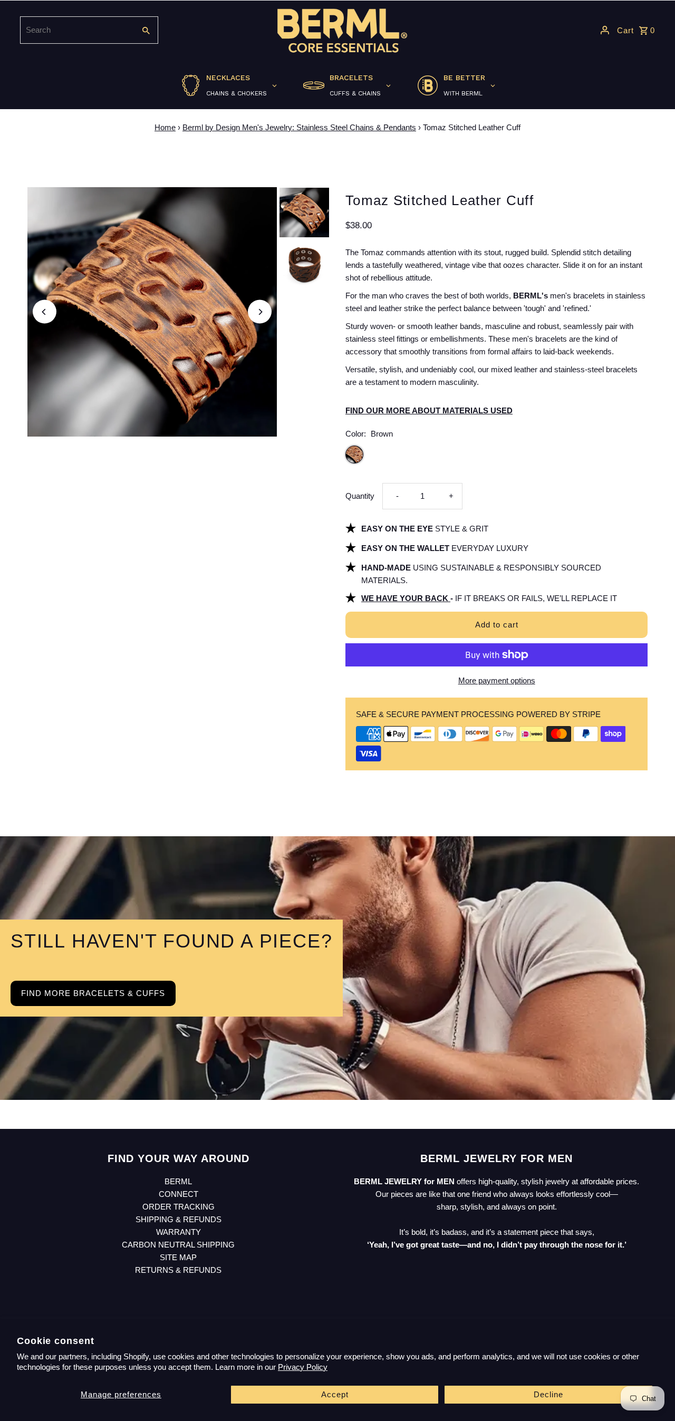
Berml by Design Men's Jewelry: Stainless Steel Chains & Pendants (299, 127)
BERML (178, 1181)
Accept (335, 1394)
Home (165, 127)
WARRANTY (178, 1231)
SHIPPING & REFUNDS (178, 1219)
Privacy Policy (302, 1366)
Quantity (359, 495)
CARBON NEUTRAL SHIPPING (178, 1244)
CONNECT (178, 1194)
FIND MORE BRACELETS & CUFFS (93, 993)
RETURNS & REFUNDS (178, 1269)
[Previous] (44, 312)
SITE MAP (178, 1257)
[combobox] (76, 30)
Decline (548, 1394)
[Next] (260, 312)
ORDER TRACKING (178, 1206)
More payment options (496, 680)
